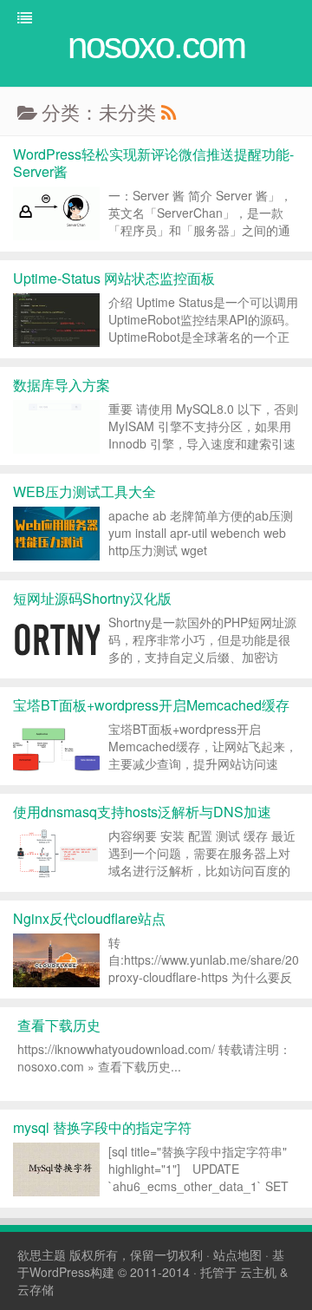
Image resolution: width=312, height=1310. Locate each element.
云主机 (258, 1272)
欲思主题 (41, 1254)
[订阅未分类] (168, 111)
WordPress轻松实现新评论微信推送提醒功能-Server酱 (153, 162)
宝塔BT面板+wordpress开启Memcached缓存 (151, 705)
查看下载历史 (59, 1025)
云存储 (35, 1289)
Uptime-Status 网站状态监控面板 (114, 278)
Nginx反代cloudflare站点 (89, 918)
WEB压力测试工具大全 (84, 491)
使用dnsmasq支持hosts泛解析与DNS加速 (142, 812)
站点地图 (237, 1254)
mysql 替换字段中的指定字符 (102, 1127)
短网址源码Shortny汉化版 (92, 598)
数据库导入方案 (61, 385)
